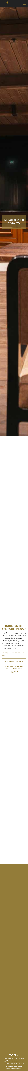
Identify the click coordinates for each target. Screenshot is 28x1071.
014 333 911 (14, 672)
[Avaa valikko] (24, 3)
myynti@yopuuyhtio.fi (14, 671)
